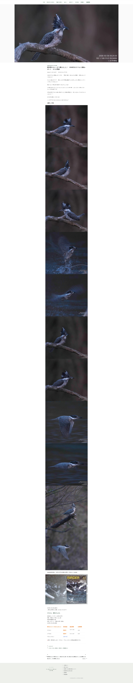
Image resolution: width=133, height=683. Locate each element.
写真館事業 (65, 674)
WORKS (77, 2)
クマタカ (50, 648)
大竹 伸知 (55, 65)
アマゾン (49, 613)
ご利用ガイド (66, 665)
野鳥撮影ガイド (65, 648)
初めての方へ (59, 2)
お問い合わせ (66, 667)
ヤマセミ (53, 648)
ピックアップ (51, 646)
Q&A (65, 2)
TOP (44, 2)
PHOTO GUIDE (50, 2)
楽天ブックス (56, 613)
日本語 (82, 2)
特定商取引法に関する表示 (68, 670)
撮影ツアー (61, 648)
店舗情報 (88, 2)
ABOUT (70, 2)
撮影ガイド (57, 648)
